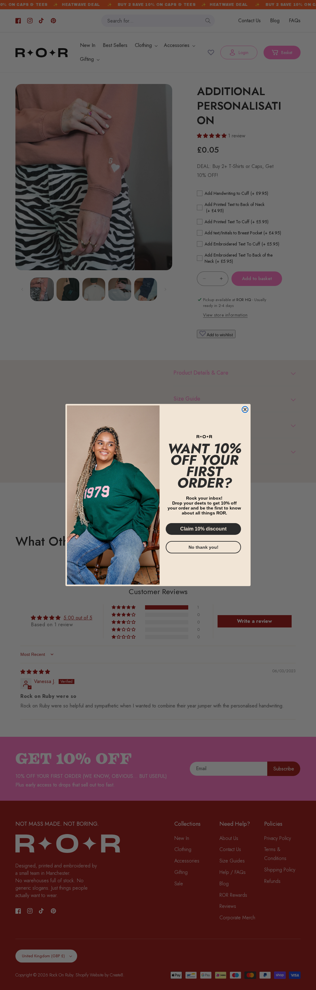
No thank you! (203, 547)
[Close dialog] (245, 409)
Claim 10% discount (203, 528)
